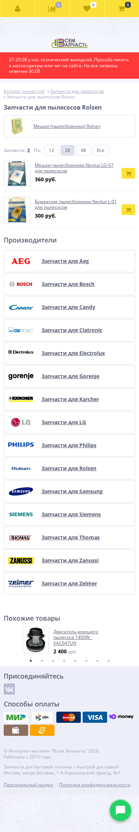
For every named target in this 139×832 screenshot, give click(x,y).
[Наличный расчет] (16, 730)
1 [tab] (30, 660)
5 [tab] (75, 660)
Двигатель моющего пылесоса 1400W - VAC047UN (75, 637)
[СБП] (42, 717)
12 (51, 150)
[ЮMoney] (121, 717)
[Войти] (17, 8)
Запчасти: (14, 150)
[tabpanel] (70, 641)
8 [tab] (108, 660)
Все (101, 150)
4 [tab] (64, 660)
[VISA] (95, 717)
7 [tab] (97, 660)
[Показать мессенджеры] (120, 810)
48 (83, 150)
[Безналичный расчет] (42, 730)
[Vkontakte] (9, 689)
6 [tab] (86, 660)
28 (67, 150)
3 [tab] (53, 660)
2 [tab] (42, 660)
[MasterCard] (68, 717)
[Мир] (16, 717)
